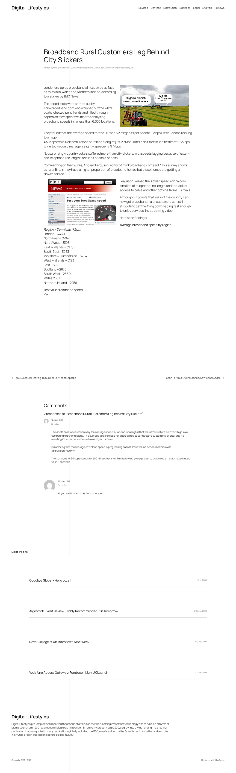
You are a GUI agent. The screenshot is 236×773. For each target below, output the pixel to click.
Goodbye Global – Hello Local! (50, 580)
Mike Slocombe (60, 67)
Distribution (99, 67)
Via (46, 294)
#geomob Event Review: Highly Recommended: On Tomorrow (73, 611)
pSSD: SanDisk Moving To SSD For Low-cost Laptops (46, 377)
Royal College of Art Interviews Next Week (59, 642)
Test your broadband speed (63, 290)
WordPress (219, 760)
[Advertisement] (25, 156)
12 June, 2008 (57, 420)
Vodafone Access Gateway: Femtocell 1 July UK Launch (68, 672)
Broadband (88, 67)
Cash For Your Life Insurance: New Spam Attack (193, 377)
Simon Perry (63, 485)
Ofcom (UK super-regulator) (117, 67)
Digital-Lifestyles (30, 8)
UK (132, 67)
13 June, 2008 (64, 481)
